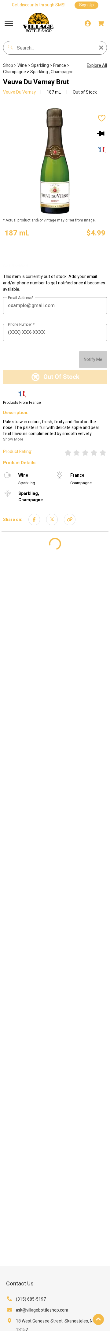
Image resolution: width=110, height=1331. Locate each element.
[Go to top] (98, 1319)
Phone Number (20, 325)
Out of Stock (84, 92)
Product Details (19, 463)
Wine (22, 65)
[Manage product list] (102, 133)
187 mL (54, 92)
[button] (9, 23)
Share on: (12, 519)
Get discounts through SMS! (38, 5)
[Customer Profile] (87, 23)
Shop (8, 65)
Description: (15, 413)
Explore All (97, 65)
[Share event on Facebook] (34, 519)
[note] (17, 233)
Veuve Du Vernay (19, 92)
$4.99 (95, 233)
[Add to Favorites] (101, 119)
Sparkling (40, 65)
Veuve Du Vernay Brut (36, 82)
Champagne (15, 72)
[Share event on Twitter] (52, 519)
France (60, 65)
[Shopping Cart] (100, 23)
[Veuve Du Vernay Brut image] (55, 161)
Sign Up (86, 5)
